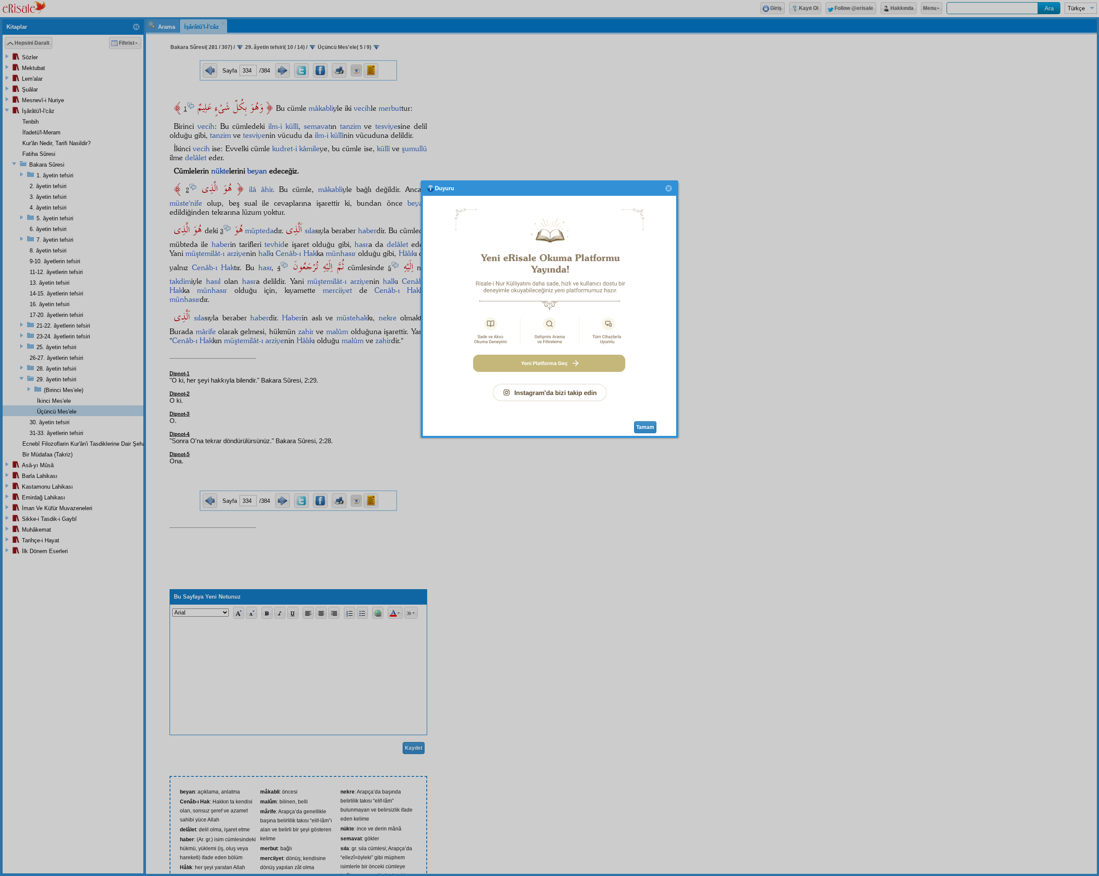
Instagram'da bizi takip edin (555, 392)
